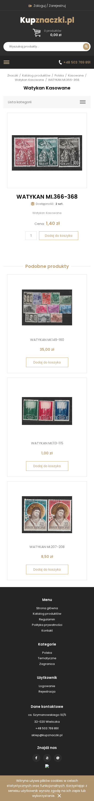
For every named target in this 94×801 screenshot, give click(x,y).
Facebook (36, 758)
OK (59, 795)
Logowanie (47, 686)
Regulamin (47, 619)
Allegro (47, 758)
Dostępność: (45, 204)
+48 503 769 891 (77, 62)
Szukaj (86, 46)
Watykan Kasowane (29, 80)
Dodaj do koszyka (58, 235)
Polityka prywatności (47, 625)
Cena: (39, 223)
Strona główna (47, 608)
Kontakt (58, 758)
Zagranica (47, 664)
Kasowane (76, 75)
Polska (59, 75)
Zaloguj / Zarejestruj (50, 5)
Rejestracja (47, 691)
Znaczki (12, 75)
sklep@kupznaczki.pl (47, 735)
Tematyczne (47, 658)
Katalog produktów (36, 75)
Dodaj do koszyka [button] (47, 362)
